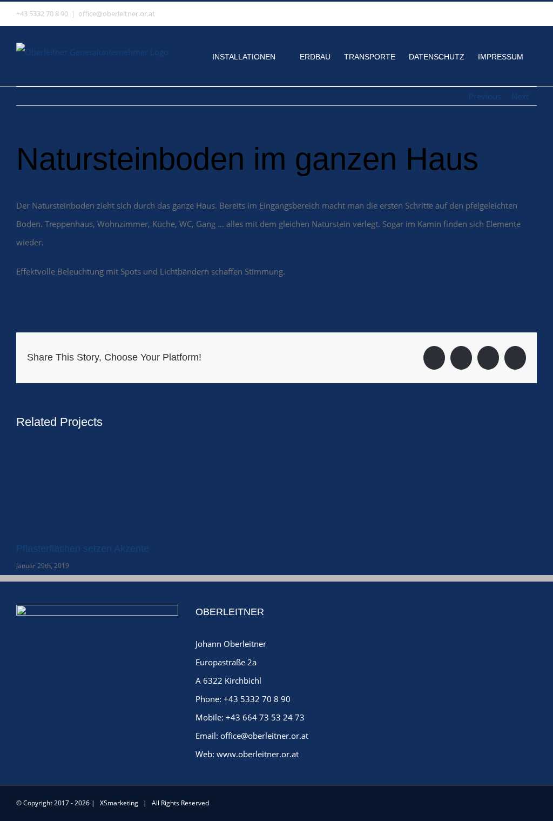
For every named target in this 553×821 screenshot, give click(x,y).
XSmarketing (119, 802)
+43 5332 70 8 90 (257, 698)
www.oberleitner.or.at (258, 754)
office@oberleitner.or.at (116, 13)
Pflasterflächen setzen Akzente (82, 548)
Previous (485, 96)
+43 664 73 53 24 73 (265, 717)
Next (520, 96)
